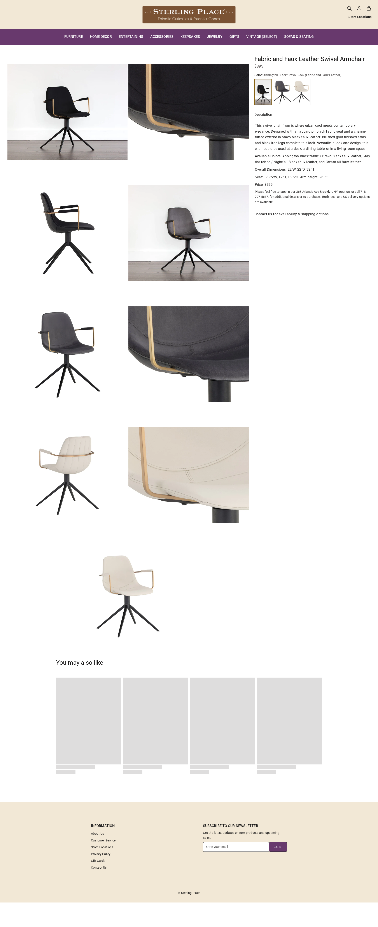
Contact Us (99, 867)
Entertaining (131, 37)
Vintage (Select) (261, 37)
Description (263, 115)
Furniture (73, 37)
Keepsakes (190, 37)
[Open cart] (369, 8)
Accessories (161, 37)
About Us (97, 833)
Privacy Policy (101, 854)
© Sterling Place (189, 893)
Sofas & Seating (299, 37)
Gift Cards (98, 860)
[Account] (359, 8)
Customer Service (103, 840)
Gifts (234, 37)
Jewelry (214, 37)
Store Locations (359, 17)
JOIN (278, 847)
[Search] (349, 8)
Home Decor (101, 37)
